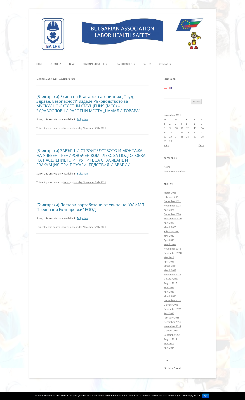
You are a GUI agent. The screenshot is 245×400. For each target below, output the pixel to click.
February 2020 (171, 231)
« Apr (166, 145)
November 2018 (172, 248)
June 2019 (169, 235)
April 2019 (169, 240)
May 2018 (169, 257)
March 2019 (170, 244)
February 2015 (171, 317)
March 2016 (170, 296)
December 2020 (172, 214)
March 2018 (170, 266)
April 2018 (169, 261)
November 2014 (172, 326)
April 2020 (169, 222)
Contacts (165, 64)
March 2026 (170, 192)
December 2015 (172, 300)
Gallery (147, 64)
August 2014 (170, 339)
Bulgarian (82, 119)
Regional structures (95, 64)
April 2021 (169, 209)
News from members (175, 171)
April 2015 (169, 313)
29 (165, 141)
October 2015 (171, 304)
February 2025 (171, 197)
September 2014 (173, 334)
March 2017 (170, 270)
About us (56, 64)
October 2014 (171, 330)
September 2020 (173, 218)
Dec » (201, 145)
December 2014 (172, 322)
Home (39, 64)
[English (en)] (170, 87)
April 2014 (169, 347)
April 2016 (169, 291)
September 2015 (173, 309)
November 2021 (172, 205)
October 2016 (171, 278)
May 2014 (169, 343)
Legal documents (125, 64)
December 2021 (172, 201)
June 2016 (169, 287)
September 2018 (173, 253)
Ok (205, 396)
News (72, 64)
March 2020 (170, 227)
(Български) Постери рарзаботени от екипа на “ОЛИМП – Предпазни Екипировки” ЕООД (91, 207)
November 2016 (172, 274)
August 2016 (170, 283)
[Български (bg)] (165, 87)
